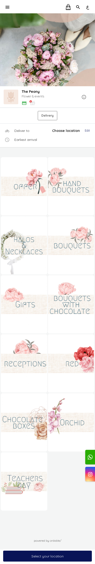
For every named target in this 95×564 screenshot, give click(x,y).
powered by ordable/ (47, 540)
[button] (47, 97)
